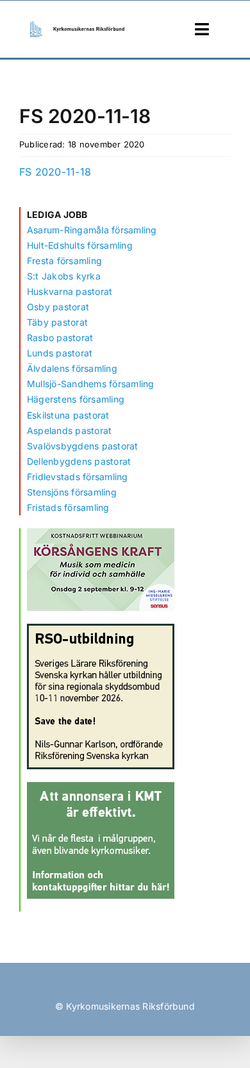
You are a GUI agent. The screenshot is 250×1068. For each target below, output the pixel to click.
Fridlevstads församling (77, 476)
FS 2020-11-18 (55, 171)
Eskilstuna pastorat (68, 415)
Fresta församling (64, 260)
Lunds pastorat (59, 352)
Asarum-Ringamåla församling (91, 229)
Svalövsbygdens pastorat (82, 445)
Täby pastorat (57, 322)
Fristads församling (68, 507)
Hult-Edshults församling (80, 245)
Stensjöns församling (72, 492)
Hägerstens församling (75, 399)
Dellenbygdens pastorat (79, 461)
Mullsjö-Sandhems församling (90, 383)
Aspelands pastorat (69, 430)
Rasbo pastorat (60, 337)
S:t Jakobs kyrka (64, 276)
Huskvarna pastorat (69, 291)
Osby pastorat (58, 306)
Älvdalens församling (72, 368)
